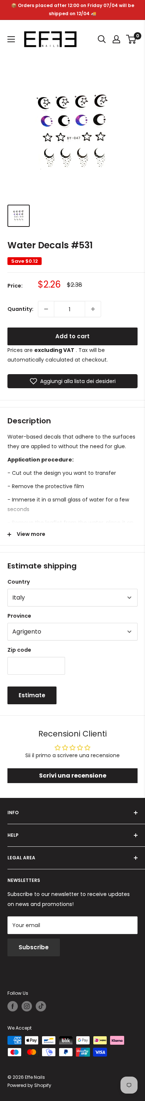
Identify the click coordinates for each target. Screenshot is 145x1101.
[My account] (116, 39)
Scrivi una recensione (72, 775)
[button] (72, 381)
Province (19, 616)
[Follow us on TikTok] (41, 1006)
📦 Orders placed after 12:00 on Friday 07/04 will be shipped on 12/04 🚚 (72, 9)
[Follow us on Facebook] (12, 1006)
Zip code (19, 650)
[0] (131, 39)
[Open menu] (11, 39)
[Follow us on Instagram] (27, 1006)
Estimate (32, 695)
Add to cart (72, 336)
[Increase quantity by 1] (93, 309)
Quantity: (20, 309)
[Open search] (102, 39)
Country (18, 581)
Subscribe (34, 947)
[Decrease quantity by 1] (46, 309)
